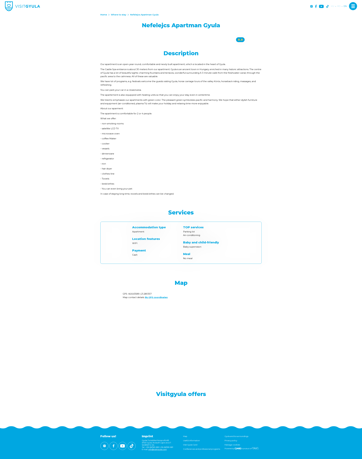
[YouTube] (321, 6)
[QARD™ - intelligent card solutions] (238, 448)
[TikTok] (327, 6)
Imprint (147, 436)
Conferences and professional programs (201, 449)
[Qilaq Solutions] (255, 448)
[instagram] (311, 6)
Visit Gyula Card (190, 445)
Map (185, 436)
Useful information (191, 440)
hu (332, 6)
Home (103, 14)
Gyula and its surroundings (236, 436)
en (345, 6)
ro (339, 6)
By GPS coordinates (156, 297)
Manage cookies (232, 445)
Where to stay (118, 14)
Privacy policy (231, 440)
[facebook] (316, 6)
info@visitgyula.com (157, 449)
